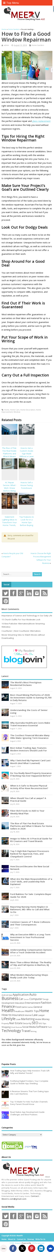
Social (6, 584)
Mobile (38, 1019)
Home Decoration (27, 410)
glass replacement (41, 121)
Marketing (28, 1019)
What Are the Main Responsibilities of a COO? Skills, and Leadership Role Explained (31, 881)
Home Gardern (38, 45)
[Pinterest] (31, 1248)
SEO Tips (42, 1023)
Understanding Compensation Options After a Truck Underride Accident (31, 951)
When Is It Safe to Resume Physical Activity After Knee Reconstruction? (29, 787)
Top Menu (12, 3)
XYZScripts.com (38, 1243)
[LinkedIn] (41, 1248)
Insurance (18, 1015)
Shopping (6, 1027)
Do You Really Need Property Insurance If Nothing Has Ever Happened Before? (31, 774)
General (38, 1007)
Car (21, 999)
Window (17, 412)
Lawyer (41, 1015)
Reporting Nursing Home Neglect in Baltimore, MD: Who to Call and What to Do (30, 909)
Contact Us (21, 1239)
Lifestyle (8, 1018)
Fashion (46, 1003)
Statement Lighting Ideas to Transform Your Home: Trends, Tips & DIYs (9, 522)
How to (7, 1015)
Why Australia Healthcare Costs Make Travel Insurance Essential (30, 724)
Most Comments (10, 609)
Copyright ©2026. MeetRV (12, 1235)
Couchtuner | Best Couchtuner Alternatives (21, 631)
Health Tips (32, 1011)
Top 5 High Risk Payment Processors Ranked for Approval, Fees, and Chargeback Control (29, 854)
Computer (35, 999)
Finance (8, 1006)
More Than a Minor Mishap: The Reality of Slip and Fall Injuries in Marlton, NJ (30, 963)
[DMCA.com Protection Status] (12, 1149)
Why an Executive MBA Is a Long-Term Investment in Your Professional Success (30, 937)
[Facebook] (13, 1248)
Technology (11, 1030)
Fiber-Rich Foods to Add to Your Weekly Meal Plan (27, 812)
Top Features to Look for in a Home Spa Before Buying (26, 521)
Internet (28, 1015)
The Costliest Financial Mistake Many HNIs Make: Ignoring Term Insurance (30, 736)
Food (18, 1007)
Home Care (14, 410)
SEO (35, 1022)
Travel (26, 1031)
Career (26, 999)
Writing (33, 1031)
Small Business (16, 1027)
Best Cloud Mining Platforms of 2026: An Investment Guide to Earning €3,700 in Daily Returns (31, 697)
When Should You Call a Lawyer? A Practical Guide (28, 799)
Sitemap (30, 1239)
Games (30, 1007)
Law (34, 1015)
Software (41, 1026)
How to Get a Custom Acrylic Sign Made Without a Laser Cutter (26, 453)
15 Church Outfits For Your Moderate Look (21, 619)
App (10, 995)
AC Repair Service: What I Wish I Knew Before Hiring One (9, 488)
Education (19, 1002)
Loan (18, 1019)
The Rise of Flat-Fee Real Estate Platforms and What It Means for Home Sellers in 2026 (9, 455)
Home (6, 410)
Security (27, 1023)
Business (10, 998)
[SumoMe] (50, 1248)
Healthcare (19, 1011)
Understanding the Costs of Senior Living (29, 711)
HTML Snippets (15, 1243)
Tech (50, 1027)
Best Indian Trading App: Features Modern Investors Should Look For (28, 749)
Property (5, 1023)
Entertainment (32, 1002)
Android (5, 995)
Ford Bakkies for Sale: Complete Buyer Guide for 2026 (30, 895)
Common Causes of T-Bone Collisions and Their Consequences (30, 923)
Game (24, 1007)
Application (21, 994)
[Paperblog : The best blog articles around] (31, 1149)
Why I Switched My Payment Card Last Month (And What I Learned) (30, 761)
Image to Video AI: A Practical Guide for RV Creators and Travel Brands (31, 840)
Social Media (29, 1026)
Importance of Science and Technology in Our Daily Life (27, 615)
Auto (32, 994)
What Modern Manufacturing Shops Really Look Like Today (29, 976)
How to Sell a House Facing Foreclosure (26, 485)
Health (8, 1010)
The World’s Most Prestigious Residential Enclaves (25, 683)
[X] (22, 1248)
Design (46, 999)
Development (8, 1003)
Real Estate (15, 1023)
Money (46, 1019)
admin (6, 45)
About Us (11, 1239)
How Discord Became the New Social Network (29, 867)
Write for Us (40, 1239)
